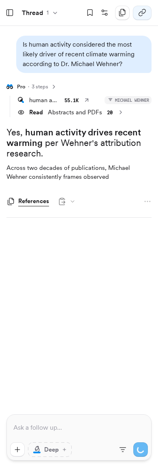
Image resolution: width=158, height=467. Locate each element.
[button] (84, 54)
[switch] (50, 449)
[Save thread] (90, 13)
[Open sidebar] (9, 13)
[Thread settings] (104, 13)
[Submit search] (140, 449)
